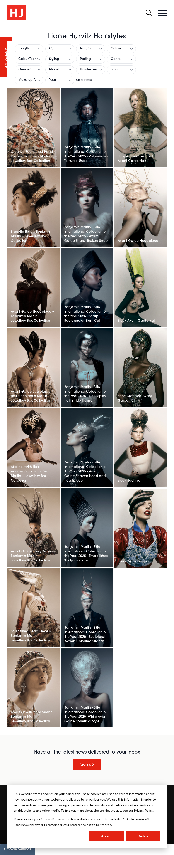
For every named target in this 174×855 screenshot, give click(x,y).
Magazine (6, 57)
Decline (143, 836)
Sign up (87, 764)
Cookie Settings (17, 849)
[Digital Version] (3, 28)
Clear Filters (84, 80)
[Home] (16, 12)
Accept (106, 836)
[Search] (148, 12)
